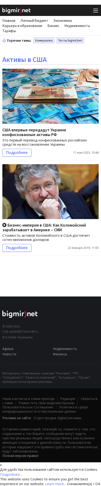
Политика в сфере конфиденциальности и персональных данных (45, 409)
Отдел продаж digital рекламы (57, 418)
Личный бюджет (34, 20)
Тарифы (9, 30)
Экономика (62, 20)
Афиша (7, 348)
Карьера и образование (22, 25)
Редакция (67, 398)
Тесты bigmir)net (70, 40)
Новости (9, 354)
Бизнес (53, 25)
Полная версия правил (20, 455)
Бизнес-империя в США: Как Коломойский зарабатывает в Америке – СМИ (44, 227)
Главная (8, 20)
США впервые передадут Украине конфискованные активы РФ (34, 132)
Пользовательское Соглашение (27, 407)
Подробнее (17, 152)
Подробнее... (11, 474)
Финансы (60, 354)
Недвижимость (77, 25)
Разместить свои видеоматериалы (46, 403)
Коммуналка (44, 40)
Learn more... (55, 483)
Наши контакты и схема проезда (28, 398)
